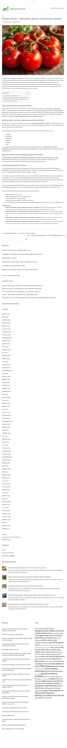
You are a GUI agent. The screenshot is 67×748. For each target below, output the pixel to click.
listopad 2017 (6, 516)
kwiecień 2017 (6, 525)
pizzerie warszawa (45, 679)
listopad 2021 (6, 418)
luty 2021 (5, 445)
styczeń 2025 (6, 364)
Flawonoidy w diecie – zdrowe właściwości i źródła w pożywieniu (23, 211)
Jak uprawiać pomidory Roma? (10, 100)
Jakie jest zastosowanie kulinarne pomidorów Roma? (16, 99)
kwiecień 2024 (6, 376)
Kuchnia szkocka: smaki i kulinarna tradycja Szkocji (16, 675)
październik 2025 (7, 338)
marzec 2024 (6, 379)
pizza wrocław (57, 666)
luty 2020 (5, 481)
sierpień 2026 (6, 314)
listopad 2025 (6, 335)
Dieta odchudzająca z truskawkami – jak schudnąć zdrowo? (21, 291)
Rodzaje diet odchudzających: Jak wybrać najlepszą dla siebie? (23, 221)
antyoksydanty (39, 628)
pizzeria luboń (38, 674)
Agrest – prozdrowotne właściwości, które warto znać (20, 294)
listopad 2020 (6, 454)
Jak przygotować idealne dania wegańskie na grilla (16, 720)
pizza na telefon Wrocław (43, 659)
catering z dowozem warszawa (48, 636)
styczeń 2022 (6, 412)
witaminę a (8, 134)
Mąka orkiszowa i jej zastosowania (13, 729)
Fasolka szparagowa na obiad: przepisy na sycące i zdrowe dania (15, 629)
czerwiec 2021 (6, 433)
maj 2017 (5, 522)
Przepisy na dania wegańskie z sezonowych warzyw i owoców (15, 703)
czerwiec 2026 (6, 320)
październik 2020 (7, 457)
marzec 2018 (6, 504)
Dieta (3, 16)
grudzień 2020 (6, 451)
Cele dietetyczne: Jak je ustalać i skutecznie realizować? (25, 586)
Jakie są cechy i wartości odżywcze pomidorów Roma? (16, 97)
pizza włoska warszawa (46, 669)
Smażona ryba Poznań (45, 685)
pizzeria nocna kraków (46, 675)
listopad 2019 (6, 487)
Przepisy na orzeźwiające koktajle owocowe (16, 664)
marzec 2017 (6, 528)
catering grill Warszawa (44, 635)
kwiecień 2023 (6, 397)
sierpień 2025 (6, 344)
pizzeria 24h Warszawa (54, 671)
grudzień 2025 (6, 332)
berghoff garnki (48, 628)
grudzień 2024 (6, 367)
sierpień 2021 (6, 427)
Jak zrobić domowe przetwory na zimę (14, 708)
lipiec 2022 (5, 400)
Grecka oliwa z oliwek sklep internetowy (48, 645)
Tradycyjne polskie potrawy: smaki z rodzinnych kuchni (19, 262)
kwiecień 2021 (6, 439)
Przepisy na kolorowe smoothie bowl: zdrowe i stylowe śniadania (17, 669)
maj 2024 (5, 373)
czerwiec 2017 (6, 519)
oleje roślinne (55, 647)
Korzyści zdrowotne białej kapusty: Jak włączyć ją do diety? (27, 568)
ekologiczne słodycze (42, 643)
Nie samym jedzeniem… (8, 556)
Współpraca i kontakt (58, 8)
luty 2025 (5, 361)
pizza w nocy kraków (47, 663)
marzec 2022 (6, 406)
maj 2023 (5, 394)
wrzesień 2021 (6, 424)
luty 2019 (5, 493)
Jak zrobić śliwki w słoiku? (10, 649)
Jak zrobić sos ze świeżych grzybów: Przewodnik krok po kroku (22, 254)
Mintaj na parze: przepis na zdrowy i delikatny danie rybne (16, 691)
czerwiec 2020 (6, 469)
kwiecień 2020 (6, 475)
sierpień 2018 (6, 496)
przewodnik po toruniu (9, 258)
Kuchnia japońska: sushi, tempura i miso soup (16, 250)
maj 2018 (5, 498)
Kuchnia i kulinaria (8, 553)
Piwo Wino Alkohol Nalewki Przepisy (45, 654)
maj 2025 (5, 352)
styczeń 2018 (6, 510)
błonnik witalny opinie (57, 633)
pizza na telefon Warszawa (53, 656)
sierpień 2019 (6, 490)
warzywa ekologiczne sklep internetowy (49, 694)
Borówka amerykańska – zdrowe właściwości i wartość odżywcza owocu (31, 595)
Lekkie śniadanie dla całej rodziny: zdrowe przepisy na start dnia (28, 604)
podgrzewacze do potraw (52, 681)
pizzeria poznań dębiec (49, 676)
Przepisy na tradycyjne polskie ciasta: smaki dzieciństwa (19, 269)
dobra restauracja (49, 640)
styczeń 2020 (6, 484)
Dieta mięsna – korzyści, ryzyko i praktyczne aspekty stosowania (23, 217)
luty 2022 (5, 409)
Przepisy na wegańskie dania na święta (14, 725)
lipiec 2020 (5, 466)
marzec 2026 (6, 326)
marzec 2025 (6, 358)
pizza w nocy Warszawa (49, 664)
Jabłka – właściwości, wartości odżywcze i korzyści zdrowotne (22, 285)
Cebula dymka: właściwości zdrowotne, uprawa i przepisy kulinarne (29, 577)
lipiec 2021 (5, 430)
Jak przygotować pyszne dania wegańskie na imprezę (16, 660)
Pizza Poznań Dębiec (48, 661)
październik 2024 (7, 370)
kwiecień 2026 (6, 323)
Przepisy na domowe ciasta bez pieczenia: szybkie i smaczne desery (17, 639)
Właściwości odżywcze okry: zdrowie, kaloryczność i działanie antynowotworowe (28, 297)
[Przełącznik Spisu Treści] (26, 93)
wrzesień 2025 (6, 341)
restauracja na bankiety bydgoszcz (48, 683)
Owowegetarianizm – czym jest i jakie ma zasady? (20, 233)
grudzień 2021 (6, 415)
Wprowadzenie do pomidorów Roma (12, 95)
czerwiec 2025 (6, 349)
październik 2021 (7, 421)
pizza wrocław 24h (40, 669)
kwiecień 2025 (6, 355)
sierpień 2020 (6, 463)
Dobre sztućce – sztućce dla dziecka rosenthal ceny (17, 680)
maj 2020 (5, 472)
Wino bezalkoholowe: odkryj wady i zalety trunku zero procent (15, 644)
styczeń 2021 (6, 448)
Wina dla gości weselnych (43, 698)
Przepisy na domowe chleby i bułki (12, 634)
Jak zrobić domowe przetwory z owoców (15, 711)
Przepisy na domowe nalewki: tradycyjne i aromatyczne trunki (15, 697)
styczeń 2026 (6, 329)
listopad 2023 (6, 385)
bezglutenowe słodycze (46, 630)
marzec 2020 (6, 478)
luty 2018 (5, 507)
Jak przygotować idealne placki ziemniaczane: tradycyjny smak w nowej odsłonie (16, 654)
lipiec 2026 (5, 317)
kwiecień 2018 (6, 501)
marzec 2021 (6, 442)
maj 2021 (5, 436)
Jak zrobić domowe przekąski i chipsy (13, 265)
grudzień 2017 (6, 513)
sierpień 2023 (6, 388)
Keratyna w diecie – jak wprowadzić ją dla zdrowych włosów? (22, 288)
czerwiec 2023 (6, 391)
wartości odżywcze (21, 120)
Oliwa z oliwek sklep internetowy (51, 652)
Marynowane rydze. (8, 715)
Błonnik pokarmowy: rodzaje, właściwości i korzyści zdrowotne (23, 207)
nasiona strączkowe (46, 647)
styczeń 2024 (6, 382)
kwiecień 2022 (6, 403)
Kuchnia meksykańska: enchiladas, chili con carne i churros (15, 686)
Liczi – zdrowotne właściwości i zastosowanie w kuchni (44, 235)
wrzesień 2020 (6, 460)
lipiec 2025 (5, 346)
